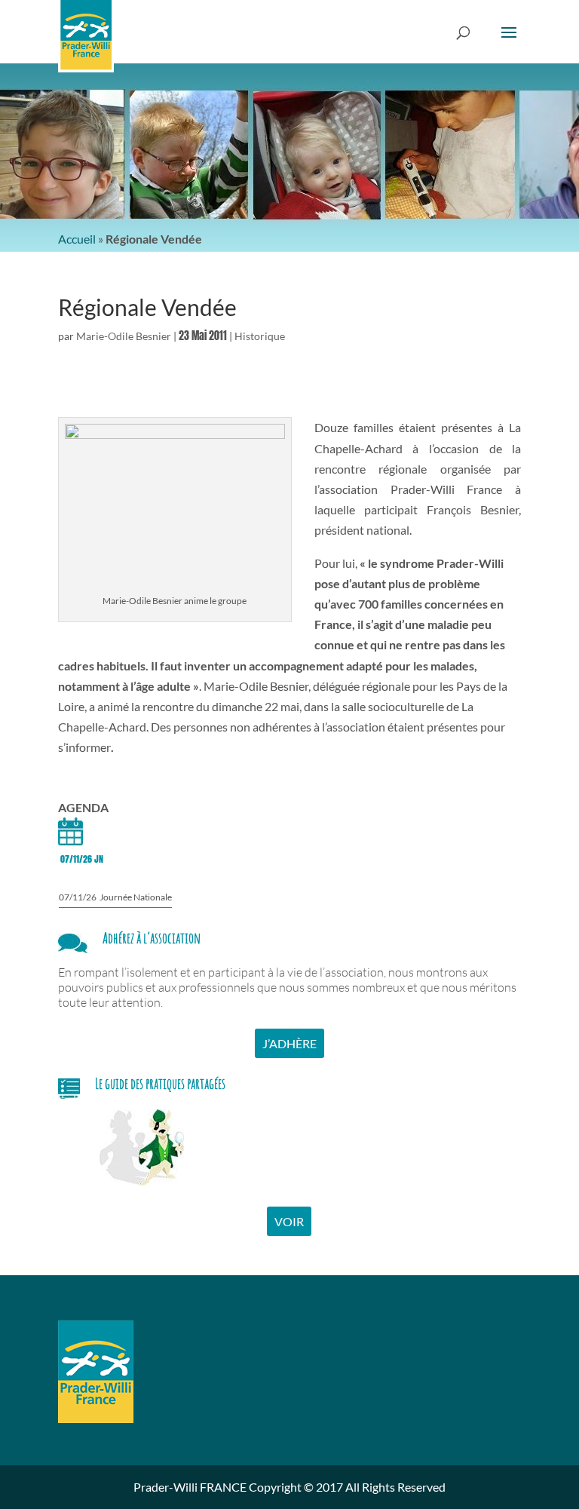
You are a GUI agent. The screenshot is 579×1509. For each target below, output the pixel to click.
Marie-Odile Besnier (123, 336)
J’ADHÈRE (289, 1043)
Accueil (77, 239)
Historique (259, 336)
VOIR (289, 1221)
